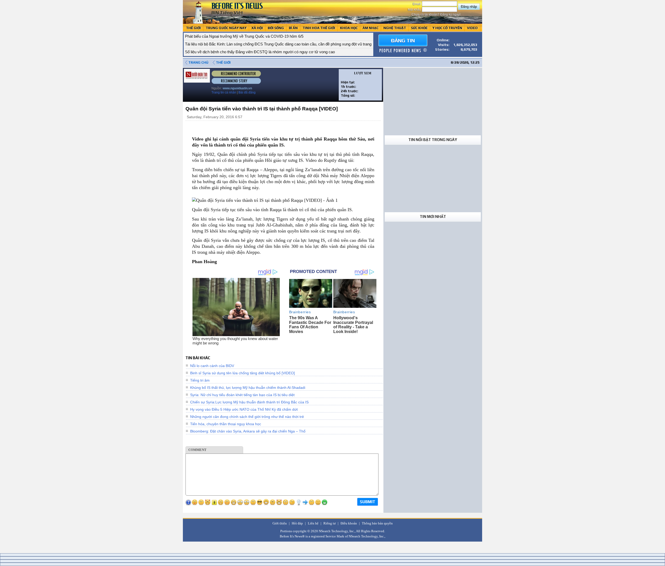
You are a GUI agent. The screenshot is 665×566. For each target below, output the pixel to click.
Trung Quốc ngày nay (226, 28)
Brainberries (300, 312)
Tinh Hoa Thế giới (319, 28)
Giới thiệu (279, 523)
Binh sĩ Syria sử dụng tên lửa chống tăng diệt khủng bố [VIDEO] (242, 373)
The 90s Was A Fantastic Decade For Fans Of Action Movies (310, 325)
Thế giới (193, 28)
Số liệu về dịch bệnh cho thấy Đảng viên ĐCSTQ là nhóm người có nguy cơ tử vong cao (260, 52)
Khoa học (349, 28)
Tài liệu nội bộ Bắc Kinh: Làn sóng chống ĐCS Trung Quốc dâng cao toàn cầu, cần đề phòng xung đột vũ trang (278, 44)
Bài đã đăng (247, 92)
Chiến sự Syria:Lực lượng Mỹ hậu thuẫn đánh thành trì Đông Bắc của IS (249, 402)
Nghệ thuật (394, 28)
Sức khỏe (419, 28)
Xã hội (257, 28)
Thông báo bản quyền (377, 523)
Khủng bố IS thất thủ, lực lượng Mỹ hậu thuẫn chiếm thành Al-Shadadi (247, 387)
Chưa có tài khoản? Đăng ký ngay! (435, 14)
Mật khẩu (415, 9)
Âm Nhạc (370, 28)
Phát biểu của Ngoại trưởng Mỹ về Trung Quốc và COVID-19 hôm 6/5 (244, 36)
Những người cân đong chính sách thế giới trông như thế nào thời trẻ (247, 417)
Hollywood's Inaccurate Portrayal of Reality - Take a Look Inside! (353, 325)
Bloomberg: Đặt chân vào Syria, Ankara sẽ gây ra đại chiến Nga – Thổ (247, 431)
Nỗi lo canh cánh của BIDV (212, 366)
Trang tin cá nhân (223, 92)
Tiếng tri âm (200, 380)
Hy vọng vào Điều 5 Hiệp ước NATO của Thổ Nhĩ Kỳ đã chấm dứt (244, 409)
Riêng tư (329, 523)
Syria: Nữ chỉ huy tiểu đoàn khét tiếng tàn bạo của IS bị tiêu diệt (242, 395)
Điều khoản (349, 523)
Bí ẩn (293, 28)
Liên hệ (313, 523)
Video (472, 28)
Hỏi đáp (297, 523)
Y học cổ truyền (447, 28)
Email (417, 4)
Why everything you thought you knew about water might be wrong (235, 340)
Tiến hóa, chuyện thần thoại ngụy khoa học (225, 424)
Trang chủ (198, 62)
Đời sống (276, 28)
